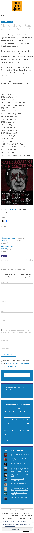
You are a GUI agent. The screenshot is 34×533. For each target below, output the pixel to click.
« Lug (6, 440)
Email (3, 311)
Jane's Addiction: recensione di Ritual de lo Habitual (20, 455)
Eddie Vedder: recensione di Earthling (19, 493)
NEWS (4, 256)
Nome (3, 301)
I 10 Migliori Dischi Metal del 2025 (19, 459)
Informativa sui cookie (10, 526)
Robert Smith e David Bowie (19, 497)
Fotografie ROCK (12, 209)
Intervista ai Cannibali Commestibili (17, 479)
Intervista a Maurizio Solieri (19, 463)
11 (9, 423)
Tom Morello (20, 237)
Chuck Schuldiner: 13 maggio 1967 (19, 475)
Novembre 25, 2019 (7, 21)
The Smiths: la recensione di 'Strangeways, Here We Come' (19, 489)
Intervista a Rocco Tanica (18, 483)
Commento (5, 282)
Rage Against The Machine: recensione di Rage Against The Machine (8, 238)
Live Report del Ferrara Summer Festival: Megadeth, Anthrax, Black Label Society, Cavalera (20, 469)
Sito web (4, 320)
